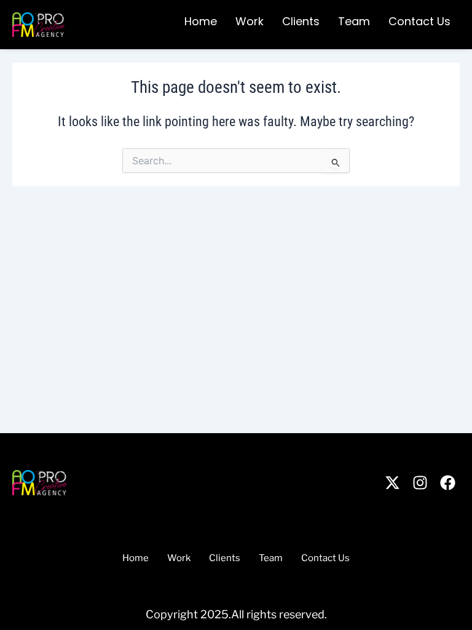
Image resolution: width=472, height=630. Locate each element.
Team (354, 21)
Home (200, 21)
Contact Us (419, 21)
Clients (301, 21)
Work (249, 21)
